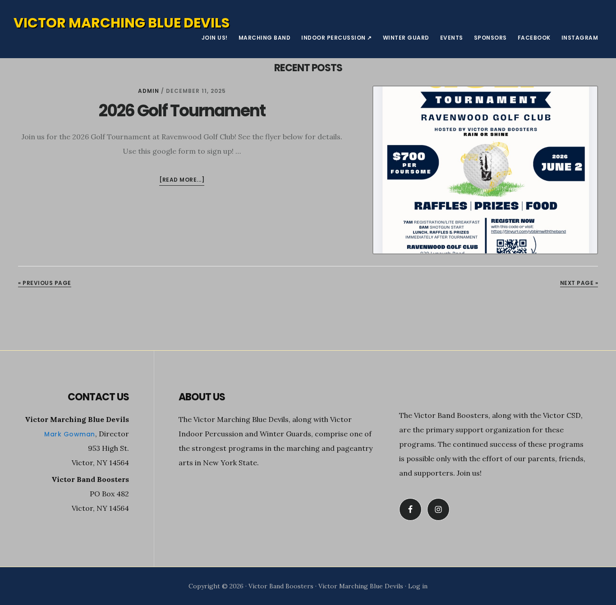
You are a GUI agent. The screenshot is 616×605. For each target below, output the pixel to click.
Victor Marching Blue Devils (122, 22)
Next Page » (579, 283)
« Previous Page (44, 283)
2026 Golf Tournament (182, 110)
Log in (418, 586)
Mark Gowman (69, 434)
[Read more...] (181, 180)
